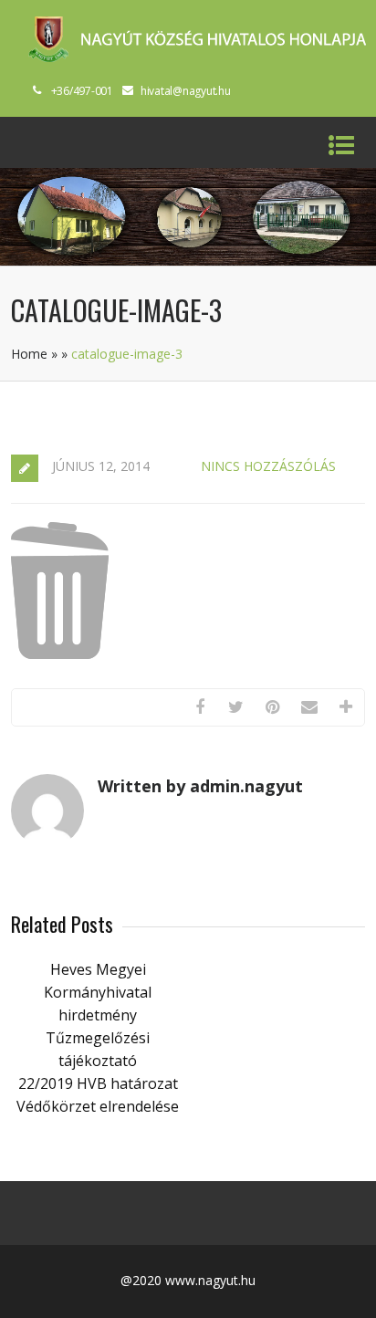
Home (29, 353)
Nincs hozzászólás (268, 466)
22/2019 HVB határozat (98, 1083)
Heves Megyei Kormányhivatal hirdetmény (97, 992)
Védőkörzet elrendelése (97, 1106)
